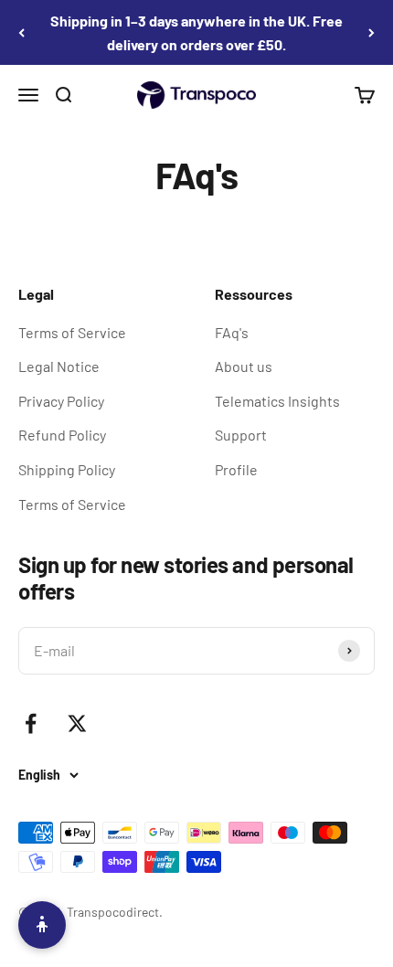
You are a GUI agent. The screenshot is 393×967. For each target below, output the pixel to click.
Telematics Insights (277, 400)
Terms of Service (72, 332)
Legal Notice (59, 366)
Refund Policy (62, 434)
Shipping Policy (66, 469)
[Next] (371, 32)
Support (241, 434)
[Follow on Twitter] (77, 723)
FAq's (232, 332)
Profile (236, 469)
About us (243, 366)
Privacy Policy (61, 400)
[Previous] (21, 32)
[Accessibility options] (42, 925)
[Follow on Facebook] (30, 723)
